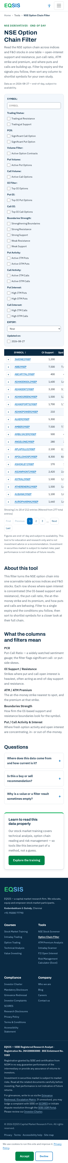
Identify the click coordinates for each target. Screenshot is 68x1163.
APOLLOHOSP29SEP (26, 456)
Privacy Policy (11, 1016)
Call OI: (11, 206)
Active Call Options (22, 176)
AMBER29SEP (22, 426)
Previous (20, 521)
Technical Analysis (14, 947)
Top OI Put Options (22, 200)
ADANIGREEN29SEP (26, 396)
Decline (44, 1156)
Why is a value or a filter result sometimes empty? (28, 796)
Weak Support (19, 246)
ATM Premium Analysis (50, 942)
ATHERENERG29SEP (26, 486)
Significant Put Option (23, 141)
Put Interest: (14, 287)
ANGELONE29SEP (24, 441)
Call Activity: (14, 270)
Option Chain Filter (48, 936)
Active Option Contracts (25, 153)
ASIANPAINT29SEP (25, 471)
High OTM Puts (20, 298)
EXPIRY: (11, 322)
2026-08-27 (18, 341)
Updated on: (14, 335)
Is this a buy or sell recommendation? (20, 778)
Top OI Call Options (22, 211)
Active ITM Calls (20, 275)
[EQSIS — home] (12, 5)
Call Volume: (14, 171)
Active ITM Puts (20, 258)
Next (54, 521)
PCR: (10, 130)
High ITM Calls (19, 310)
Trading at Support (21, 124)
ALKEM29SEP (22, 419)
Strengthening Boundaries (26, 223)
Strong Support (20, 235)
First (8, 521)
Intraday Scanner (47, 947)
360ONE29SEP (23, 359)
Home (7, 15)
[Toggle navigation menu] (59, 5)
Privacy (8, 1135)
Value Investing (12, 953)
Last (8, 528)
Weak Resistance (21, 240)
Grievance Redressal (15, 995)
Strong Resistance (21, 229)
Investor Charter (13, 984)
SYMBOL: (12, 98)
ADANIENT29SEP (24, 389)
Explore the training (26, 860)
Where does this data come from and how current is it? (29, 760)
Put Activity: (14, 252)
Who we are (44, 984)
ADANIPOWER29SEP (26, 411)
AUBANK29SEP (23, 494)
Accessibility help (32, 1135)
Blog (40, 989)
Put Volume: (14, 159)
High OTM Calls (20, 316)
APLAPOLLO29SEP (25, 449)
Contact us (44, 1000)
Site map (49, 1135)
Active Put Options (22, 165)
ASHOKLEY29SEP (24, 464)
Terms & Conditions (15, 1022)
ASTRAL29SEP (23, 479)
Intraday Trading (13, 936)
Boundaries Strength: (19, 218)
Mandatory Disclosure (16, 989)
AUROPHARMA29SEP (26, 501)
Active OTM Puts (20, 263)
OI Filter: (12, 182)
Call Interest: (14, 304)
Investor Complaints (15, 1000)
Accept (24, 1156)
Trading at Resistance (23, 118)
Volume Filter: (15, 147)
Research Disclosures (16, 1011)
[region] (34, 427)
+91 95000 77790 (13, 912)
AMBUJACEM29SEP (25, 434)
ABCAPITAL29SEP (25, 374)
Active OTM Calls (21, 281)
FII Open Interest (48, 953)
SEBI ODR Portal (47, 1107)
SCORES (8, 1006)
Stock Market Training (16, 931)
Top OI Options (20, 188)
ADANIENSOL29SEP (26, 381)
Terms (17, 1135)
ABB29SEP (21, 366)
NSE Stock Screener (49, 931)
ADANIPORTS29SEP (26, 404)
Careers (42, 995)
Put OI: (11, 194)
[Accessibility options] (49, 5)
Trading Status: (15, 113)
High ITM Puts (19, 292)
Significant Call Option (24, 136)
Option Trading (12, 942)
